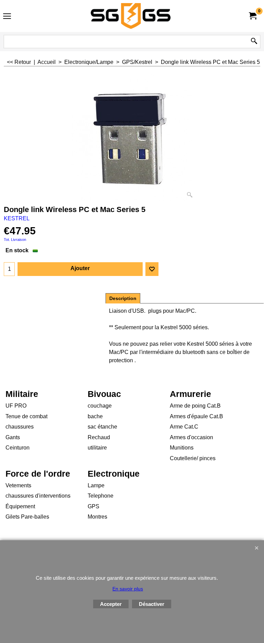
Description (122, 298)
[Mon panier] (252, 16)
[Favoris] (151, 269)
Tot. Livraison (15, 239)
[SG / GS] (130, 16)
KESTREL (17, 218)
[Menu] (7, 16)
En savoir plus (127, 588)
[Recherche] (254, 41)
